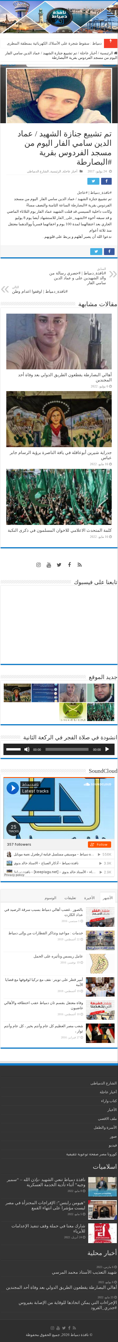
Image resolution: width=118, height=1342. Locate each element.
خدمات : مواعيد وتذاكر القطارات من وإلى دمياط (45, 933)
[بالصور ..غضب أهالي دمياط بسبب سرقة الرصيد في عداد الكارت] (100, 917)
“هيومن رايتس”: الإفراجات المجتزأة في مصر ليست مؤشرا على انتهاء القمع (45, 1205)
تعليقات (70, 898)
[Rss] (79, 565)
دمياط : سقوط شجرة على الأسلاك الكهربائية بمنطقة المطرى (54, 43)
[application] (59, 749)
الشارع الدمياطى (38, 171)
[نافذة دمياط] (59, 17)
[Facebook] (69, 565)
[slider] (14, 749)
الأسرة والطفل (105, 1127)
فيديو (113, 1145)
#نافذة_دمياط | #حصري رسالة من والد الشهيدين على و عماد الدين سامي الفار (77, 276)
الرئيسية (107, 53)
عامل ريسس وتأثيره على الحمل (58, 956)
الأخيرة (89, 898)
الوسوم (50, 898)
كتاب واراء (109, 1101)
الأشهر (108, 898)
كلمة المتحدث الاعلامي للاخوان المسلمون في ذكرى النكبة (60, 530)
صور (113, 1136)
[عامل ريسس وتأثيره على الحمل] (100, 963)
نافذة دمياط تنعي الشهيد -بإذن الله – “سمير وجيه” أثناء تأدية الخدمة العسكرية (46, 1182)
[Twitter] (59, 565)
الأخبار (112, 1110)
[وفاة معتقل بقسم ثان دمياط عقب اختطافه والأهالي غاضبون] (100, 1010)
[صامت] (27, 749)
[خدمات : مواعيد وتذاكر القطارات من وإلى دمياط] (100, 940)
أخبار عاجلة (88, 53)
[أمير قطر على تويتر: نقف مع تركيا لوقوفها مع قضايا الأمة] (100, 987)
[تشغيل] (107, 749)
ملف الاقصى (107, 1118)
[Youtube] (48, 565)
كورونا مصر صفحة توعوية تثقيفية (91, 1154)
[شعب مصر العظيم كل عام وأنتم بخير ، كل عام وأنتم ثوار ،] (100, 1033)
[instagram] (38, 565)
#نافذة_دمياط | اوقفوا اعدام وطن (40, 289)
